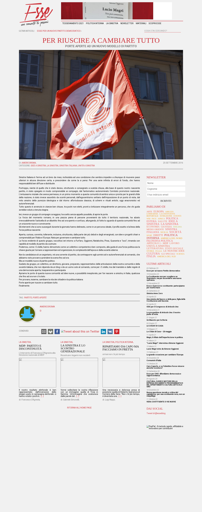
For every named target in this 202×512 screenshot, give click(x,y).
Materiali (141, 23)
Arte (149, 211)
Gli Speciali (168, 254)
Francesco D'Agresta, (30, 400)
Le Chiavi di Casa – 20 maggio (159, 332)
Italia (151, 256)
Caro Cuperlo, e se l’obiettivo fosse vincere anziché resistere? (165, 367)
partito (28, 297)
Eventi (177, 216)
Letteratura (155, 248)
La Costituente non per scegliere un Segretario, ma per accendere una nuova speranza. (85, 31)
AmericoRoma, (29, 163)
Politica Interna (95, 23)
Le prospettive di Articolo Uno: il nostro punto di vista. (163, 313)
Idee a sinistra (38, 165)
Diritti (158, 235)
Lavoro (174, 243)
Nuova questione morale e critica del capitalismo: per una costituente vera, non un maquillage (166, 394)
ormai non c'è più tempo (113, 354)
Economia (153, 226)
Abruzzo (169, 212)
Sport (149, 235)
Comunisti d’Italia (154, 360)
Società (175, 232)
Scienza (180, 254)
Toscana (177, 227)
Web (148, 219)
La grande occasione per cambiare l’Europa (165, 355)
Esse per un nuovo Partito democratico (163, 271)
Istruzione (166, 216)
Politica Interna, (124, 342)
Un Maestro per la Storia (157, 320)
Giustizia (166, 226)
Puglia (158, 251)
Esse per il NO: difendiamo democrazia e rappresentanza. (164, 375)
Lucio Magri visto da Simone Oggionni (163, 349)
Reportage (153, 216)
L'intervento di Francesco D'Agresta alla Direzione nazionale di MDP (37, 354)
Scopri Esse (155, 23)
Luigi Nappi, (110, 400)
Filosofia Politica (160, 240)
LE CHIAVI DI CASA (155, 326)
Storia (150, 251)
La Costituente (167, 214)
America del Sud (166, 256)
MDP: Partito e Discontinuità (30, 347)
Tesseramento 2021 (73, 23)
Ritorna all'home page (79, 407)
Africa (161, 219)
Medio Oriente (155, 229)
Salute (162, 221)
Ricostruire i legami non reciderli (75, 355)
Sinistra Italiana (68, 165)
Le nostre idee (174, 250)
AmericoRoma (47, 306)
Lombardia (152, 214)
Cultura (153, 253)
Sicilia (164, 232)
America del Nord (171, 238)
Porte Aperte (40, 297)
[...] (42, 396)
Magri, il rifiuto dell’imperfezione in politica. (165, 337)
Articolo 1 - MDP (157, 243)
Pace (154, 219)
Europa (158, 211)
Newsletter (127, 23)
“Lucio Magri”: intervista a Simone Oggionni (165, 343)
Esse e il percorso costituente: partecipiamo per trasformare (166, 287)
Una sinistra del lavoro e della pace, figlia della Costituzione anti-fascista (166, 300)
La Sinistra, (25, 342)
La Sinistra (112, 23)
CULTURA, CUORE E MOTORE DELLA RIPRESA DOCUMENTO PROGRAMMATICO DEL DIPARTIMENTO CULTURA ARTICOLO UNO (165, 384)
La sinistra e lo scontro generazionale (73, 348)
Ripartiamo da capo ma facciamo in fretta (120, 348)
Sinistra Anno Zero (155, 293)
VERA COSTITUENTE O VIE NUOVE (161, 402)
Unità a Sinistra (86, 165)
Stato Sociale (174, 248)
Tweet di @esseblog (156, 413)
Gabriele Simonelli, (71, 400)
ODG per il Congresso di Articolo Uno (162, 307)
